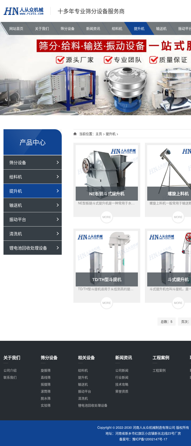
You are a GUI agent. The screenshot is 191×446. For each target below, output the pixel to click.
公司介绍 (10, 370)
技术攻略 (121, 384)
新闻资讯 (93, 28)
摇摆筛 (46, 384)
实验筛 (46, 405)
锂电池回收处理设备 (28, 248)
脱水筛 (46, 398)
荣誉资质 (121, 391)
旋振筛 (46, 370)
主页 (99, 133)
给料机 (117, 28)
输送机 (161, 28)
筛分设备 (68, 28)
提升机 (139, 28)
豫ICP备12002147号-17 (149, 439)
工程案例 (159, 370)
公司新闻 (121, 370)
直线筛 (46, 377)
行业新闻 (121, 377)
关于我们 (42, 28)
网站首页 (16, 28)
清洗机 (15, 233)
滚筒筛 (46, 391)
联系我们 (10, 377)
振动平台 (17, 219)
